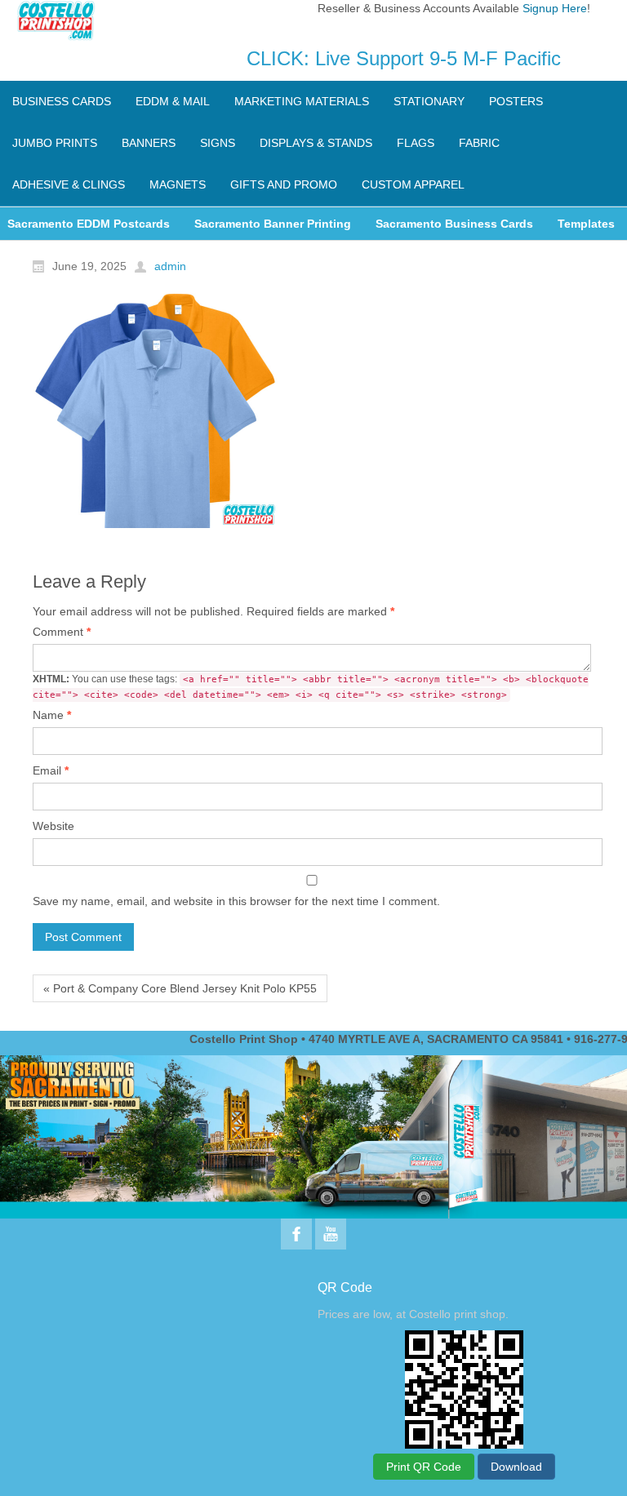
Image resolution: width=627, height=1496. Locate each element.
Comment (62, 631)
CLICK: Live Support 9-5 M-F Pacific (404, 58)
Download (516, 1466)
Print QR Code (423, 1466)
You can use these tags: (311, 686)
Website (53, 825)
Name (52, 714)
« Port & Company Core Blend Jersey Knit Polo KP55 (180, 988)
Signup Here (554, 8)
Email (51, 770)
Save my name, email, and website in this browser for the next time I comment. (236, 901)
